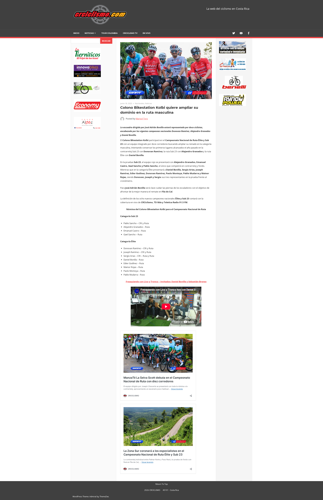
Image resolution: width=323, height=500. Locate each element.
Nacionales (139, 103)
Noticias (89, 33)
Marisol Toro (142, 118)
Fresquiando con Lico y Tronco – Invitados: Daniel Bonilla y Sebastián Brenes (166, 281)
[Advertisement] (93, 154)
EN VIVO (146, 33)
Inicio (76, 33)
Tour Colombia (109, 33)
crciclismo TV (130, 33)
